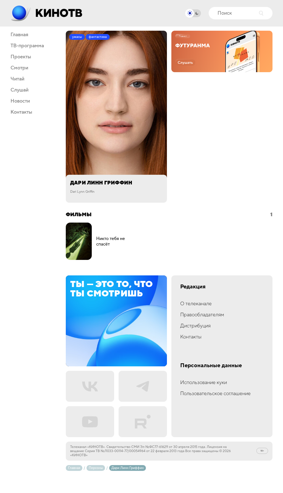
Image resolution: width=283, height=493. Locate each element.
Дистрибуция (195, 325)
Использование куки (203, 382)
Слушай (19, 90)
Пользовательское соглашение (215, 393)
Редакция (193, 286)
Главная (19, 35)
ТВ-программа (27, 46)
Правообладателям (202, 314)
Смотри (19, 68)
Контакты (21, 112)
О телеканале (196, 303)
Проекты (21, 57)
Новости (20, 101)
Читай (17, 79)
